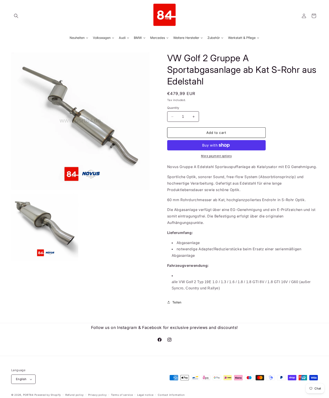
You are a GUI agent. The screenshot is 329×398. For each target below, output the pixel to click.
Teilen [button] (177, 302)
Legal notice (145, 394)
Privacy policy (97, 394)
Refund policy (74, 394)
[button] (16, 16)
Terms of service (122, 394)
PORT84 (28, 394)
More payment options (216, 156)
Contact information (171, 394)
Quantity (173, 108)
